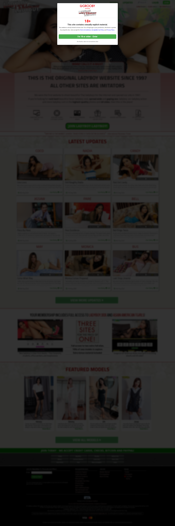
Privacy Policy (110, 30)
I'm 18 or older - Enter (88, 36)
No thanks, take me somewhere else (87, 41)
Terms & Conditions (85, 30)
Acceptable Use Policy (98, 30)
